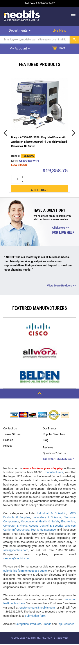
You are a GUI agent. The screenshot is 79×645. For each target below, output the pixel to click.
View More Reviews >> (61, 285)
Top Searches (65, 624)
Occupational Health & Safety (40, 521)
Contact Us (10, 428)
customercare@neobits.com (37, 607)
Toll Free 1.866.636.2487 (58, 459)
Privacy (7, 445)
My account (18, 48)
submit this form (35, 615)
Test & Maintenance (43, 529)
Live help (59, 30)
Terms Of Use (11, 434)
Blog (45, 440)
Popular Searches (54, 434)
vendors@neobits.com (17, 558)
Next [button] (73, 133)
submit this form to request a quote (25, 570)
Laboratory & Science (47, 517)
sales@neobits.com (15, 550)
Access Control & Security (46, 525)
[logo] (22, 15)
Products (35, 624)
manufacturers (54, 472)
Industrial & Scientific (51, 513)
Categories (22, 624)
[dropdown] (72, 16)
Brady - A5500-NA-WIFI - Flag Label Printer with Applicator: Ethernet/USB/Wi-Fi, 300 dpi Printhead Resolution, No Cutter (39, 142)
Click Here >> (60, 227)
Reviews (48, 447)
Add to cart (39, 190)
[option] (39, 133)
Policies (8, 440)
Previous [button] (5, 133)
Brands (47, 624)
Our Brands (50, 428)
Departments (19, 30)
